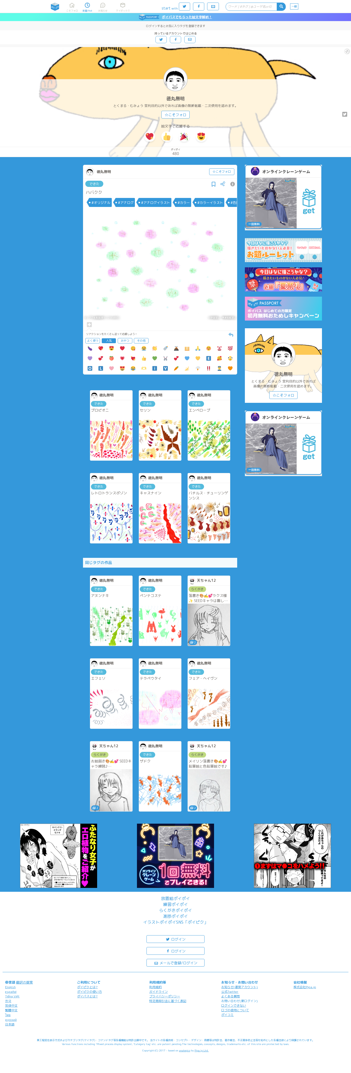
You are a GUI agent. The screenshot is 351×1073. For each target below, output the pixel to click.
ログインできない (233, 1005)
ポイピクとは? (87, 987)
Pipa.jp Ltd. (202, 1050)
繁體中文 (11, 1010)
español (10, 991)
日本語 (9, 1024)
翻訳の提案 (24, 982)
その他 (141, 341)
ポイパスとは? (87, 996)
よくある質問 (230, 996)
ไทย (8, 1015)
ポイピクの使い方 (89, 991)
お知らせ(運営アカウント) (239, 987)
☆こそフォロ (175, 114)
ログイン (178, 939)
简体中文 (11, 1005)
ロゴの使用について (235, 1010)
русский (11, 1019)
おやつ (125, 341)
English (10, 987)
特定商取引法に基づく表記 (167, 1001)
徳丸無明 (175, 98)
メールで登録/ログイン (178, 962)
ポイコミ (227, 1015)
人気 (109, 341)
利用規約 (155, 987)
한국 (8, 1001)
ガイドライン (158, 991)
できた (94, 183)
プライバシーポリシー (164, 996)
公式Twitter (229, 991)
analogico (184, 1050)
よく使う (92, 341)
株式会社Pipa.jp (304, 987)
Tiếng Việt (12, 996)
